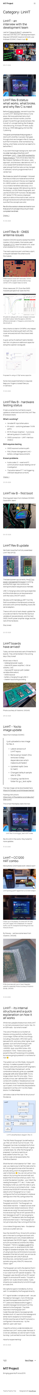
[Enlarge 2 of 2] (33, 558)
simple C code (24, 1245)
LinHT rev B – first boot (18, 493)
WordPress (32, 1391)
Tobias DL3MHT (15, 32)
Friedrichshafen (14, 111)
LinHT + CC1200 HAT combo (13, 859)
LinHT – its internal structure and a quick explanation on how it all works (17, 1013)
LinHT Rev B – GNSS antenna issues (16, 233)
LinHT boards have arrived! (12, 645)
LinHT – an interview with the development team (15, 24)
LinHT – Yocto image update (12, 728)
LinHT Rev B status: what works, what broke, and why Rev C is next (19, 103)
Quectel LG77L (9, 244)
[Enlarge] (33, 262)
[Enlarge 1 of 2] (16, 558)
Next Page (30, 1360)
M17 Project (8, 3)
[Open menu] (34, 3)
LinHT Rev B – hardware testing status (18, 403)
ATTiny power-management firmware (18, 580)
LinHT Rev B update (16, 545)
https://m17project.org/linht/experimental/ (18, 790)
